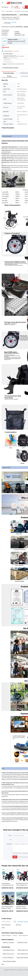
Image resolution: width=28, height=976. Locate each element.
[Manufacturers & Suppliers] (14, 2)
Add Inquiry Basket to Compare (10, 67)
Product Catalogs (23, 921)
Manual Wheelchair (6, 925)
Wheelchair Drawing (22, 942)
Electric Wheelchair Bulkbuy (9, 961)
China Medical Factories (8, 950)
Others (3, 927)
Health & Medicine (9, 11)
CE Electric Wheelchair (8, 957)
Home (3, 11)
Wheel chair (18, 925)
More (3, 964)
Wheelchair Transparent (8, 942)
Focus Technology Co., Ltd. (19, 969)
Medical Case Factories (8, 954)
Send (15, 857)
